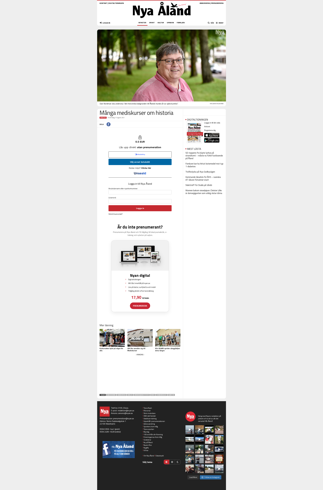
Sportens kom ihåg (151, 426)
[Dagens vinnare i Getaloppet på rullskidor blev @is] (209, 469)
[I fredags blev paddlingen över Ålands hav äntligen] (189, 429)
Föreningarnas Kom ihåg (153, 437)
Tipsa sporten (149, 429)
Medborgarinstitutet (142, 395)
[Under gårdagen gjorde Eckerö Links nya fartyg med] (199, 439)
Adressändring (149, 423)
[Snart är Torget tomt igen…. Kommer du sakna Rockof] (199, 449)
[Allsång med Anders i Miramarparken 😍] (219, 449)
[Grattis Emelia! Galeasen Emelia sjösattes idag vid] (199, 459)
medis (153, 395)
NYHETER (142, 22)
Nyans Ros (148, 445)
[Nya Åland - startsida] (162, 18)
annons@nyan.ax (125, 413)
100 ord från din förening (153, 434)
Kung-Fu (130, 395)
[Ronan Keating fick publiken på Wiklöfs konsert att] (209, 449)
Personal (147, 410)
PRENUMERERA (217, 3)
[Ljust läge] (172, 462)
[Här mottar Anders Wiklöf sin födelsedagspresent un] (189, 459)
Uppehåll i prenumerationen (154, 421)
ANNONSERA (205, 3)
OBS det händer (150, 416)
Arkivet (207, 126)
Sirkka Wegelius (161, 395)
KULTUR (161, 22)
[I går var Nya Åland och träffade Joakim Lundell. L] (189, 469)
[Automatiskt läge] (166, 462)
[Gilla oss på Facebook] (119, 449)
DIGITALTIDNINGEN (116, 3)
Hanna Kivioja (121, 395)
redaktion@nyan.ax (126, 410)
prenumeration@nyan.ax (123, 418)
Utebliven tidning (150, 418)
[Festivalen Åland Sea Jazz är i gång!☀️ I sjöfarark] (199, 429)
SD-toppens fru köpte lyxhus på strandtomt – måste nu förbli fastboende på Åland (204, 155)
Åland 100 (171, 395)
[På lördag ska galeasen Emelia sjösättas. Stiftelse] (199, 469)
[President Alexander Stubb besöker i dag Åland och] (219, 429)
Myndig (146, 431)
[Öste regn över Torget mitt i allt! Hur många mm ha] (209, 459)
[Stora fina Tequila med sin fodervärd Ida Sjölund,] (219, 439)
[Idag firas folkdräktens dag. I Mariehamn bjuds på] (189, 449)
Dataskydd (160, 455)
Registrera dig (210, 130)
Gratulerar (147, 439)
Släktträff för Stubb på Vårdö (198, 185)
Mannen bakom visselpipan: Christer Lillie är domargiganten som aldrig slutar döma (203, 192)
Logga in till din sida (212, 123)
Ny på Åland (148, 442)
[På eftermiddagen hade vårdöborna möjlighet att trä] (209, 429)
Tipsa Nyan (148, 408)
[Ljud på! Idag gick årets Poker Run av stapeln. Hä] (219, 469)
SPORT (152, 22)
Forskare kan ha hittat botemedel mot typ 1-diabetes (204, 165)
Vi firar (146, 450)
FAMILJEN (181, 22)
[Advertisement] (140, 374)
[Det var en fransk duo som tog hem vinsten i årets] (189, 439)
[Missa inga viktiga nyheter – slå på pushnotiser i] (209, 439)
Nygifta (146, 447)
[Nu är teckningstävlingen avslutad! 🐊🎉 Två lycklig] (219, 459)
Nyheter (103, 117)
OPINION (170, 22)
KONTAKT (103, 3)
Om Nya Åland (149, 455)
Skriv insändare (149, 413)
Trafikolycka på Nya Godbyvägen (200, 171)
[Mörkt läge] (177, 462)
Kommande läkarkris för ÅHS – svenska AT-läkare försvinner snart (203, 178)
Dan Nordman (111, 395)
